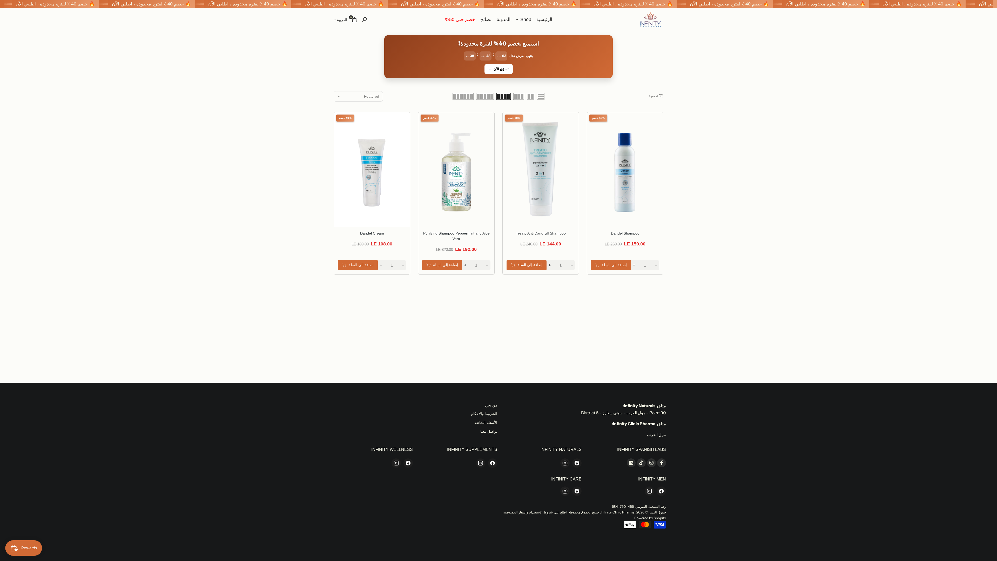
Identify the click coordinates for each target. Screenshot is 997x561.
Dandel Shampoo (625, 233)
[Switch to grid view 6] (463, 96)
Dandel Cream (372, 233)
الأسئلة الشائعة (485, 422)
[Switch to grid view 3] (518, 96)
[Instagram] (565, 463)
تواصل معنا (488, 431)
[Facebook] (577, 463)
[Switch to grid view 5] (485, 96)
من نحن (491, 405)
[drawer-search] (364, 20)
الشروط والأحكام (484, 414)
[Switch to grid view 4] (503, 96)
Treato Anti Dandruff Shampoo (541, 233)
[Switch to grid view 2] (530, 96)
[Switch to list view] (540, 96)
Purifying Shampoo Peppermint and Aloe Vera (456, 236)
